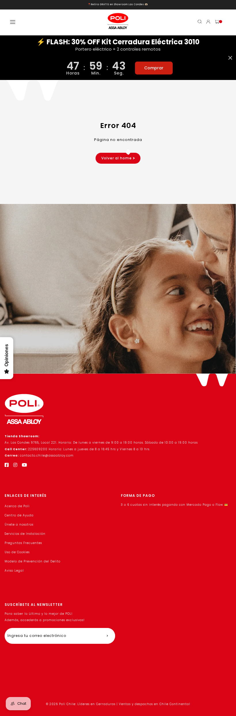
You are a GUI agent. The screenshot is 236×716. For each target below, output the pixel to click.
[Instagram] (15, 465)
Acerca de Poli (17, 506)
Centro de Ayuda (19, 515)
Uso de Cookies (17, 552)
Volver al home (117, 158)
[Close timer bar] (230, 58)
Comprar (153, 68)
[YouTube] (24, 465)
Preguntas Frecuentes (23, 543)
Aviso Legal (14, 570)
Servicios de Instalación (25, 534)
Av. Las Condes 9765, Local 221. (31, 442)
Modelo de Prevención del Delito (32, 561)
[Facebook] (7, 465)
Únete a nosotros (19, 524)
